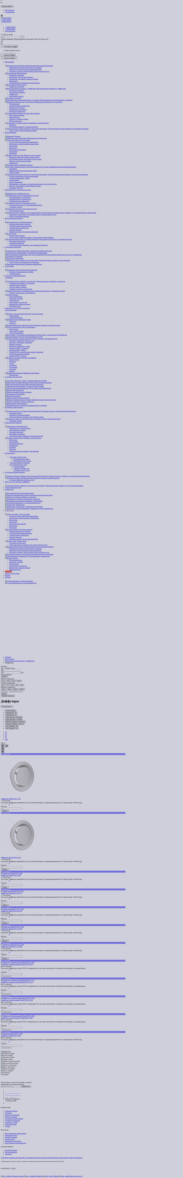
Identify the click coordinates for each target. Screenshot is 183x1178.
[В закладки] (1, 4)
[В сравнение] (1, 8)
